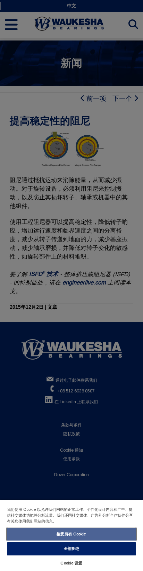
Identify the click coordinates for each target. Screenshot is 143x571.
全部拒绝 (71, 548)
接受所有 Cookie (71, 534)
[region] (71, 535)
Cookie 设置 (71, 563)
